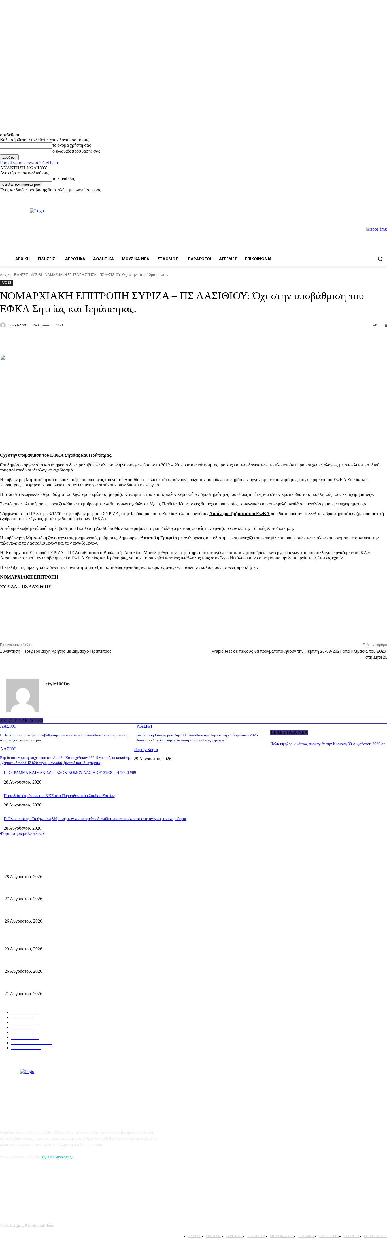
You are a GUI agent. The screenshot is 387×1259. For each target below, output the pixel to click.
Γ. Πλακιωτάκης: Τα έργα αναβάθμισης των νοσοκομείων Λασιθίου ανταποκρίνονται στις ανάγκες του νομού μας (95, 819)
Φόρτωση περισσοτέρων (22, 833)
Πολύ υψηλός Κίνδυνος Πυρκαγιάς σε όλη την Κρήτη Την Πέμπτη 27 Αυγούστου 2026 (76, 962)
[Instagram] (383, 196)
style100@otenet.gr (57, 1157)
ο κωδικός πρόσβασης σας (76, 151)
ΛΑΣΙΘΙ (36, 274)
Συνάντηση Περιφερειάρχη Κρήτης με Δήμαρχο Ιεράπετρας (56, 651)
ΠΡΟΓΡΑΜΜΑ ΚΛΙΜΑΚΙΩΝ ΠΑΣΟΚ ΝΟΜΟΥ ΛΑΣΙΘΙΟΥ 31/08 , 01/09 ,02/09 (70, 773)
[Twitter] (75, 340)
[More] (96, 340)
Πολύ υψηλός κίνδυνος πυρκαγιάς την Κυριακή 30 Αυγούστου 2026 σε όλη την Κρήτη (75, 940)
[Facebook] (376, 196)
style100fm (20, 325)
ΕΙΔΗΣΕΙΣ (21, 274)
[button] (380, 259)
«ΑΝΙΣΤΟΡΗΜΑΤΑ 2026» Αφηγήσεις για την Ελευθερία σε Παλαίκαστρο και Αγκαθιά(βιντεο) (81, 912)
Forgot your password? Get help (29, 162)
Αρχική (5, 274)
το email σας (63, 178)
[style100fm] (3, 325)
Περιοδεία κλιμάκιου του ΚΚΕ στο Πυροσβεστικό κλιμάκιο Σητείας (59, 796)
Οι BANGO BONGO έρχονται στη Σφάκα (38, 889)
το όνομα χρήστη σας (71, 145)
